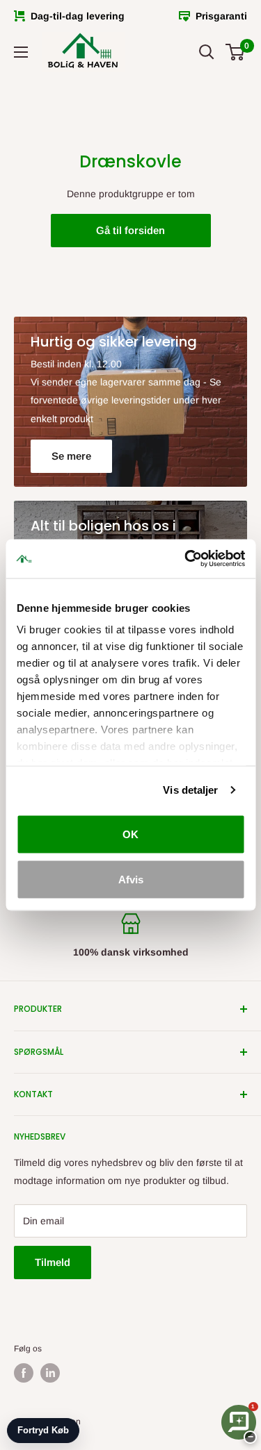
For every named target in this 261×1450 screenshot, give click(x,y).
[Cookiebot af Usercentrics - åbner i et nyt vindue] (186, 559)
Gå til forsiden (130, 230)
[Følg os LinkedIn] (50, 1373)
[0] (235, 52)
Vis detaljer (190, 790)
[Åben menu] (21, 52)
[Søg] (206, 52)
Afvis (130, 879)
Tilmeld (52, 1262)
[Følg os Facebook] (23, 1373)
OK (130, 834)
